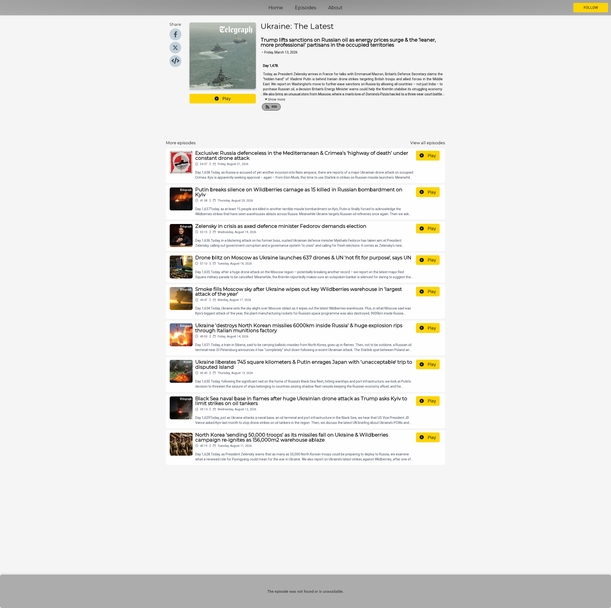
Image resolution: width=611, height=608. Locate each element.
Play (226, 98)
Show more (276, 99)
